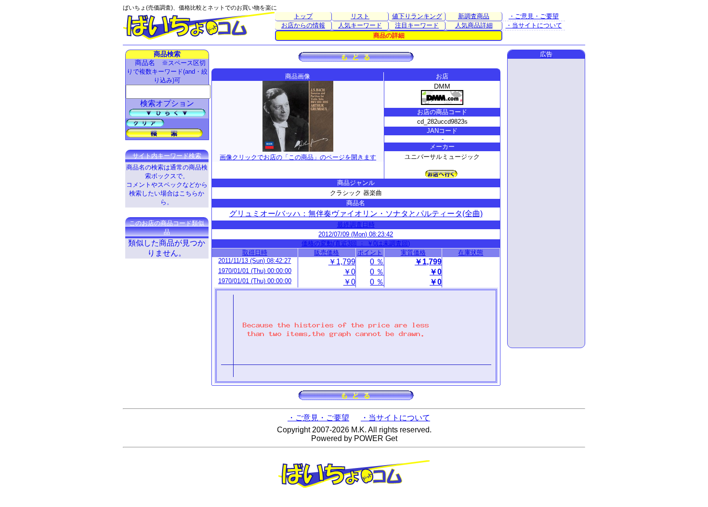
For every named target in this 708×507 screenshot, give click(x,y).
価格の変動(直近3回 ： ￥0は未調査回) (356, 243)
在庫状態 (470, 252)
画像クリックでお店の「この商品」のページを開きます (298, 157)
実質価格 (413, 252)
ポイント (369, 252)
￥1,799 (341, 262)
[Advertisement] (546, 203)
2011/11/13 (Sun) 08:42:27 (254, 260)
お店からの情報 (303, 25)
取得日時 (254, 252)
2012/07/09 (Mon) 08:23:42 (355, 234)
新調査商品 (473, 16)
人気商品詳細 (474, 25)
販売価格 (326, 252)
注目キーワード (417, 25)
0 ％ (377, 262)
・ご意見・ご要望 (534, 16)
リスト (360, 16)
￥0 (349, 272)
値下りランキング (417, 16)
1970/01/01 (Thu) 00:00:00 (254, 270)
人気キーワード (360, 25)
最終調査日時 (356, 224)
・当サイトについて (534, 25)
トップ (303, 16)
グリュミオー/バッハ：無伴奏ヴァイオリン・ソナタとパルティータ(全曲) (356, 213)
